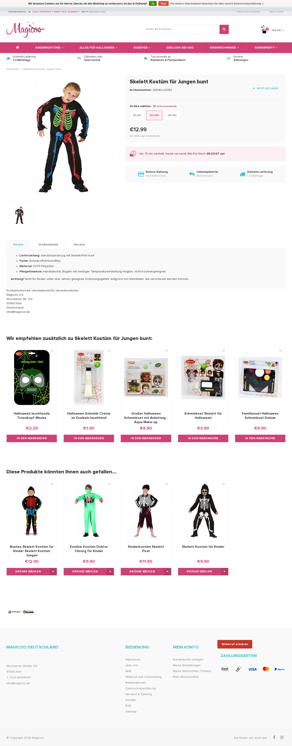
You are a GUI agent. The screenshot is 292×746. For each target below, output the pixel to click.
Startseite (12, 69)
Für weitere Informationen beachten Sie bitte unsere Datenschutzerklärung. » (217, 3)
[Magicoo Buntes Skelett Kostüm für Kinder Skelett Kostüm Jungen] (32, 510)
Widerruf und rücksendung (143, 676)
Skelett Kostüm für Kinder (203, 546)
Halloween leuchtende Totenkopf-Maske (32, 416)
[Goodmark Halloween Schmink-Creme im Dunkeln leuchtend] (89, 377)
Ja (152, 3)
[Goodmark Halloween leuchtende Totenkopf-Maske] (32, 377)
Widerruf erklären (235, 644)
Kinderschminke (223, 47)
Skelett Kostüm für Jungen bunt (42, 69)
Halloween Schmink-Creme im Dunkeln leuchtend (89, 416)
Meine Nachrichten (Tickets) (192, 671)
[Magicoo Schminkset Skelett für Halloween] (203, 377)
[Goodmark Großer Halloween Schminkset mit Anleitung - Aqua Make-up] (146, 377)
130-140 (172, 115)
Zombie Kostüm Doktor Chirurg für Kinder (89, 549)
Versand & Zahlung (138, 694)
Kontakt (130, 700)
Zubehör (140, 47)
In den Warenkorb (32, 438)
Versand (79, 244)
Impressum (132, 659)
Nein (163, 3)
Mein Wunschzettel (248, 11)
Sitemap (131, 711)
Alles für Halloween (97, 47)
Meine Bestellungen (187, 665)
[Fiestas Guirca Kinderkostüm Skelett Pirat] (146, 510)
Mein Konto (276, 11)
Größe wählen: (140, 106)
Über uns (131, 665)
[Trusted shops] (21, 611)
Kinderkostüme (47, 47)
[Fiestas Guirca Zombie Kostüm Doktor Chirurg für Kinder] (89, 510)
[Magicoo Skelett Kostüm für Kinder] (203, 510)
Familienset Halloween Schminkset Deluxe (260, 416)
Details (18, 244)
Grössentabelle (167, 106)
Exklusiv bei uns (180, 47)
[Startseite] (16, 47)
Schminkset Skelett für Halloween (203, 416)
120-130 (154, 115)
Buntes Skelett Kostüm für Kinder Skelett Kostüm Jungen (32, 551)
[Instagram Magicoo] (282, 738)
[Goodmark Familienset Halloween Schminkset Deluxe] (260, 377)
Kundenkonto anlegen (188, 659)
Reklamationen (135, 682)
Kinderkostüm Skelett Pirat (146, 549)
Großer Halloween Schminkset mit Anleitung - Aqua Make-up (146, 418)
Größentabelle (48, 244)
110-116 (137, 115)
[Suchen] (224, 29)
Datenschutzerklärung (140, 688)
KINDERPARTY (264, 47)
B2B (128, 705)
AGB (128, 671)
